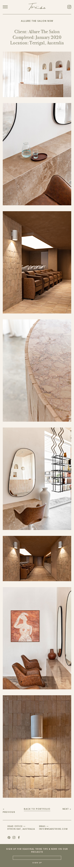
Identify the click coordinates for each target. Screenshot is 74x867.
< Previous (9, 811)
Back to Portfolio (37, 809)
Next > (67, 809)
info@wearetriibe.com (53, 829)
